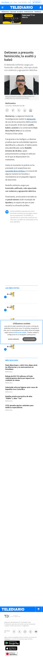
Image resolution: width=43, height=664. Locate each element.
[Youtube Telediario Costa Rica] (36, 631)
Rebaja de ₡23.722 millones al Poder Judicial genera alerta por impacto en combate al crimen (19, 378)
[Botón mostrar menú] (3, 7)
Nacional (13, 12)
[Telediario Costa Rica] (21, 7)
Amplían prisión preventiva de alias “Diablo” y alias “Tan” (18, 397)
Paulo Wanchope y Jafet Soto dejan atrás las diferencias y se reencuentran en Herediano (21, 367)
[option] (21, 87)
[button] (7, 110)
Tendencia (37, 12)
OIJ (11, 2)
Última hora (5, 12)
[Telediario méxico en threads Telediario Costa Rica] (30, 631)
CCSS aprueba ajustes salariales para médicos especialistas (19, 406)
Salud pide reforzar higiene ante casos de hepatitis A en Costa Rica (21, 388)
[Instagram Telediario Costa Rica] (25, 631)
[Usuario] (41, 7)
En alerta (20, 12)
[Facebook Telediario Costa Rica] (14, 631)
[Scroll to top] (39, 609)
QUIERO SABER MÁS (13, 339)
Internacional (28, 12)
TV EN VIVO (37, 2)
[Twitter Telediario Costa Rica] (19, 631)
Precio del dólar (22, 2)
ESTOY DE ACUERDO (29, 339)
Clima (15, 2)
